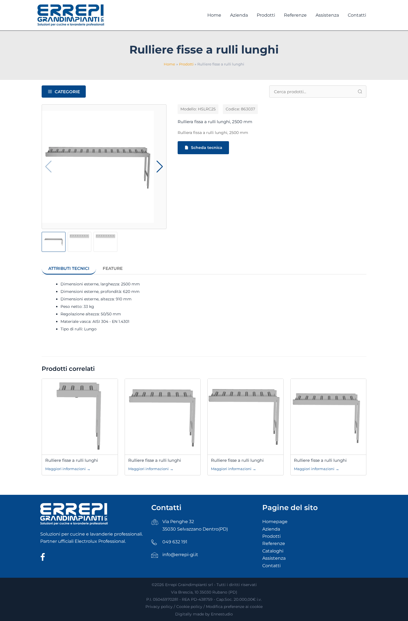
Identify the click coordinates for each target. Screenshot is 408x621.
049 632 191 (174, 541)
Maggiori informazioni (67, 469)
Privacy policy (159, 606)
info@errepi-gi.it (180, 554)
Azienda (271, 529)
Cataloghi (272, 551)
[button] (159, 167)
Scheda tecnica (206, 147)
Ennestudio (222, 614)
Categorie (67, 91)
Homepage (275, 521)
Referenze (273, 543)
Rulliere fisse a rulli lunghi (71, 460)
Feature (113, 268)
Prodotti (271, 536)
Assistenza (274, 558)
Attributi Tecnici (68, 268)
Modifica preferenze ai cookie (234, 606)
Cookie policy (189, 606)
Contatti (271, 565)
